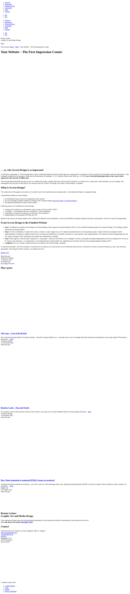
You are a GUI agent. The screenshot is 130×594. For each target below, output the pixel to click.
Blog (6, 10)
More (12, 339)
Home (12, 47)
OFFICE (3, 536)
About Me (8, 8)
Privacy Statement (10, 591)
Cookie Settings (10, 586)
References (8, 4)
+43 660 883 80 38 (7, 534)
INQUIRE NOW (27, 522)
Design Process (10, 6)
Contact (7, 12)
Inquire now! (5, 253)
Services (7, 2)
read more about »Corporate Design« (65, 201)
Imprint (7, 589)
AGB (6, 588)
